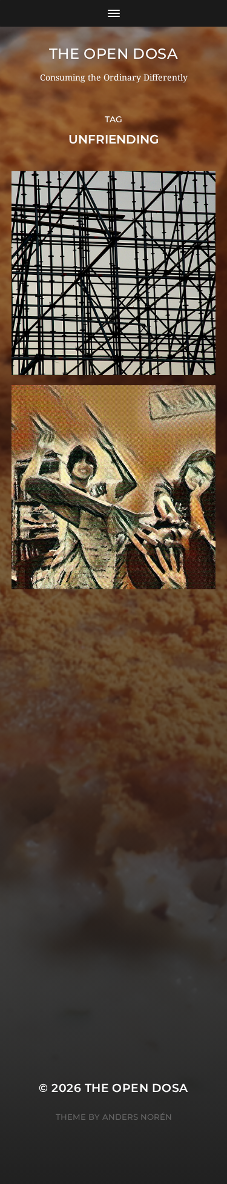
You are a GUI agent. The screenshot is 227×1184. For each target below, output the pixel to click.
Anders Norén (137, 1117)
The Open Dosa (114, 53)
